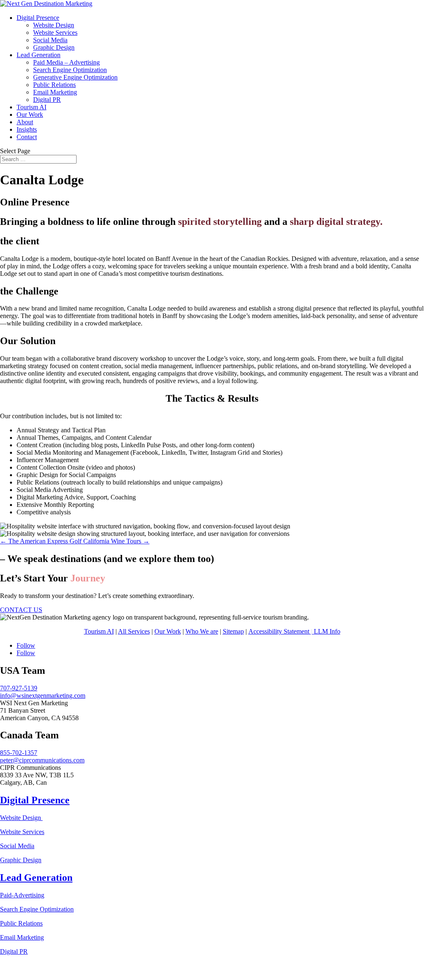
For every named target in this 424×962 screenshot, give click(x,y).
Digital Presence (38, 17)
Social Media (50, 39)
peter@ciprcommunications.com (42, 760)
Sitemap (233, 631)
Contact (27, 136)
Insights (27, 129)
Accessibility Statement (280, 631)
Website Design (53, 25)
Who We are (202, 631)
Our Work (30, 114)
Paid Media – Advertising (66, 62)
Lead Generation (38, 54)
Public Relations (54, 84)
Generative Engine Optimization (75, 77)
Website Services (55, 32)
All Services (134, 631)
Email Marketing (55, 92)
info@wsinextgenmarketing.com (42, 695)
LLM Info (327, 631)
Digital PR (47, 99)
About (25, 121)
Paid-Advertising (22, 895)
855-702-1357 (18, 752)
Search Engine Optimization (70, 69)
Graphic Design (54, 47)
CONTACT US (21, 609)
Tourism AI (31, 107)
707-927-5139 (18, 688)
